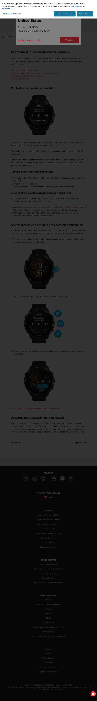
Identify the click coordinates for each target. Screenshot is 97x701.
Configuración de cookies (11, 14)
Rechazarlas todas (85, 14)
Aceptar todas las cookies (64, 14)
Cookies (74, 6)
